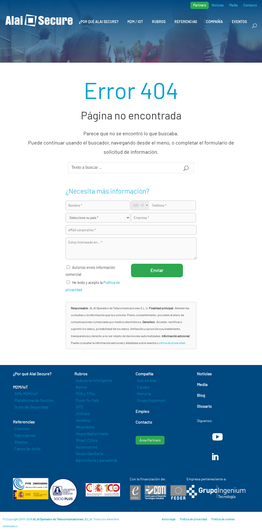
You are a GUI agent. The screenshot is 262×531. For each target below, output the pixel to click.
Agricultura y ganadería (96, 460)
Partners (199, 5)
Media (233, 5)
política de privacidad (171, 343)
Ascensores (86, 446)
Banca (81, 386)
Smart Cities (87, 440)
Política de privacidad (193, 519)
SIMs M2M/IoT (26, 393)
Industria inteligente (94, 380)
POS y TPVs (85, 393)
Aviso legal (169, 519)
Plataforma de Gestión (34, 400)
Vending (83, 420)
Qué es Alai (146, 380)
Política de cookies (223, 519)
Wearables (85, 426)
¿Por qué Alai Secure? (98, 21)
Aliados (21, 441)
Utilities (83, 413)
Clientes (21, 428)
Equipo (143, 386)
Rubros (159, 21)
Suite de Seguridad (31, 406)
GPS (79, 406)
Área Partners (150, 440)
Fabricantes (25, 435)
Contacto (250, 5)
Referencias (185, 21)
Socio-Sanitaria (89, 453)
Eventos (239, 21)
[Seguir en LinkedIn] (215, 456)
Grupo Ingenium (151, 400)
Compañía (214, 21)
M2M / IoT (135, 21)
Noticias (218, 5)
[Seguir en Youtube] (217, 437)
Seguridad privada (92, 433)
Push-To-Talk (87, 400)
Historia (144, 393)
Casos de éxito (27, 448)
